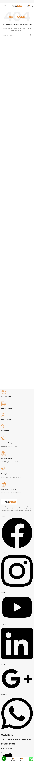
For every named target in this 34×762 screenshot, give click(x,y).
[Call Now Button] (4, 758)
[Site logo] (17, 5)
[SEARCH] (31, 35)
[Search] (32, 6)
